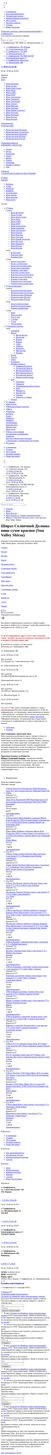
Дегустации (11, 20)
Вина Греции (11, 104)
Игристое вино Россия (15, 139)
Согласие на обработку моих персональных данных (23, 1296)
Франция (20, 348)
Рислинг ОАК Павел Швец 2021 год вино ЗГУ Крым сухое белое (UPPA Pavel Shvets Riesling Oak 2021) (27, 1086)
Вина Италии (11, 119)
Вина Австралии (13, 101)
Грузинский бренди (24, 368)
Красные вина (17, 255)
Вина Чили (10, 90)
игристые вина (7, 126)
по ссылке (5, 1322)
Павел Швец (11, 840)
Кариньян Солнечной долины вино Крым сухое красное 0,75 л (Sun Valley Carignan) (26, 977)
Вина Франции (12, 115)
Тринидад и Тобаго (24, 397)
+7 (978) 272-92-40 (13, 489)
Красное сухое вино (19, 270)
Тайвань (19, 346)
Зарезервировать (13, 813)
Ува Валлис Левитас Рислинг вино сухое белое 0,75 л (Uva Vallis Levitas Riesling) (28, 893)
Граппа (9, 160)
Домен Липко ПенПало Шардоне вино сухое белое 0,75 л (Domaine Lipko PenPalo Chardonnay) (27, 866)
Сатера (9, 1059)
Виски (8, 158)
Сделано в (5, 1292)
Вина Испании (12, 84)
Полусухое (15, 317)
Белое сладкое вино (19, 264)
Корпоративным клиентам (17, 18)
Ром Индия (20, 393)
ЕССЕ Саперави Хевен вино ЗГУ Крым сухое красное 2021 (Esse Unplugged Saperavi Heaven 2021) (28, 1056)
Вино (10, 208)
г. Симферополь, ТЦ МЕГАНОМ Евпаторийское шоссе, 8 (20, 57)
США (18, 344)
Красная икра (11, 425)
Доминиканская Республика (28, 386)
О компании (11, 12)
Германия (20, 384)
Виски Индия (21, 335)
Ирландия (20, 337)
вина (3, 80)
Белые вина (16, 253)
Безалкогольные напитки (18, 407)
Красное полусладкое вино (22, 275)
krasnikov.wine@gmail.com (12, 1283)
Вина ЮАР (10, 95)
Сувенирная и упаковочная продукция (22, 441)
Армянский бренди (24, 366)
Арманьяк (10, 163)
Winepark (9, 1118)
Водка (8, 151)
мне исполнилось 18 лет (11, 1453)
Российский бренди (24, 375)
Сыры (8, 186)
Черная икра (11, 427)
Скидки (11, 443)
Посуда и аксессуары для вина (19, 438)
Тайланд (19, 395)
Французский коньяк (25, 377)
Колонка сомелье (13, 23)
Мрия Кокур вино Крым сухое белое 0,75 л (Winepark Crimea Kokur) (24, 1114)
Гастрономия (11, 193)
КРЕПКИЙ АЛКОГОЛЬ (11, 145)
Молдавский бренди (24, 373)
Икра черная (11, 195)
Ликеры (11, 402)
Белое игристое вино (20, 304)
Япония (19, 353)
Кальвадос (10, 154)
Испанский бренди (24, 371)
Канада (19, 342)
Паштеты (10, 188)
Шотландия (21, 351)
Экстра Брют (16, 324)
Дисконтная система (14, 16)
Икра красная (11, 197)
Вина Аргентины (13, 97)
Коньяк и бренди (13, 165)
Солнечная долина (14, 980)
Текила (9, 149)
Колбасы (9, 184)
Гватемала (20, 382)
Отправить (6, 1343)
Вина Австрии (12, 108)
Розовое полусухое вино (21, 281)
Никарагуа (20, 391)
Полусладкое (16, 315)
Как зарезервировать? (15, 14)
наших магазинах (37, 717)
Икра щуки (10, 200)
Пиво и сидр (11, 404)
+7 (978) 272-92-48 (8, 67)
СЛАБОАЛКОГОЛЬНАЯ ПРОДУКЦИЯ (18, 173)
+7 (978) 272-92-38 (13, 471)
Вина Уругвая (12, 113)
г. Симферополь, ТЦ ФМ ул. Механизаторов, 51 (16, 52)
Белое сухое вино (18, 261)
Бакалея (4, 180)
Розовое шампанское (19, 308)
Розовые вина (17, 257)
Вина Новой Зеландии (15, 110)
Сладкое (14, 319)
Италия (19, 340)
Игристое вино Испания (16, 130)
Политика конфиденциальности (14, 1294)
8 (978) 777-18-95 (13, 498)
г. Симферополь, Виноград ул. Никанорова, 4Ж (17, 61)
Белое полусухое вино (20, 268)
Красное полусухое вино (21, 277)
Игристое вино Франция (16, 134)
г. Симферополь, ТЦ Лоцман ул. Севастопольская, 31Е (18, 48)
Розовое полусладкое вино (22, 284)
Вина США (11, 93)
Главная (9, 509)
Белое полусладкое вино (21, 266)
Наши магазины (13, 27)
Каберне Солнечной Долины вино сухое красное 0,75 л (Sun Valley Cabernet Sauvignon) (26, 1026)
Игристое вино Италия (15, 136)
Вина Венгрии (12, 106)
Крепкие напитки (15, 326)
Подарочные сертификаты (17, 434)
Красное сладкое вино (20, 273)
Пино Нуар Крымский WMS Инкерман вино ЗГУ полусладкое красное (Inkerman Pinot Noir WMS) (27, 801)
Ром (7, 167)
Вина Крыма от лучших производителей (23, 515)
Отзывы (9, 25)
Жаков (8, 1005)
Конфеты (10, 191)
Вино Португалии (13, 88)
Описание (10, 727)
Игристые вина (14, 286)
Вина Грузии (11, 86)
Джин (8, 156)
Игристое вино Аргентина (17, 132)
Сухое (13, 322)
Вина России (11, 117)
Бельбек (9, 955)
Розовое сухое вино (19, 279)
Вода (10, 409)
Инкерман (10, 804)
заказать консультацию (10, 1311)
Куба (18, 388)
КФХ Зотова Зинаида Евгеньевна (20, 869)
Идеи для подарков (16, 432)
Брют (13, 313)
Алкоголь (10, 436)
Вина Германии (12, 99)
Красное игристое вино (21, 306)
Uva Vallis (10, 896)
